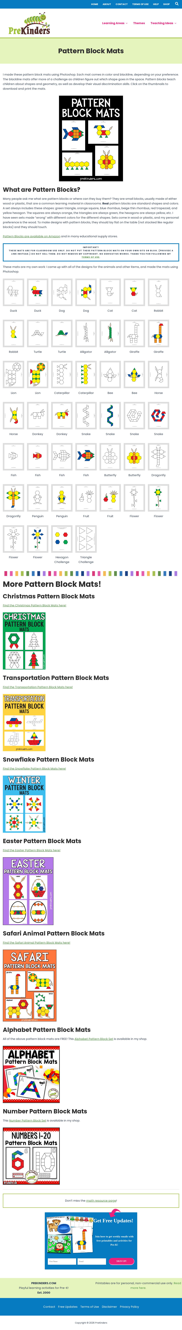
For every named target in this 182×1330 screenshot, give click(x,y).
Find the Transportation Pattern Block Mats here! (38, 687)
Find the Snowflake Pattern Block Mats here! (34, 769)
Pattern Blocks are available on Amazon (31, 236)
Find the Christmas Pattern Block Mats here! (34, 605)
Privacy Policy (129, 1307)
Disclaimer (109, 1307)
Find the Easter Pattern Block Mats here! (31, 850)
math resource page (101, 1201)
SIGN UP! (121, 1261)
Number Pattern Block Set (27, 1121)
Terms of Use (89, 1307)
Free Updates (67, 1307)
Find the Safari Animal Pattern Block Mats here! (36, 943)
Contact (49, 1307)
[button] (177, 4)
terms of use (91, 257)
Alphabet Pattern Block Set (94, 1039)
